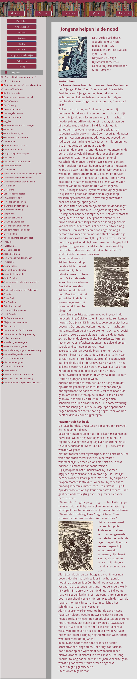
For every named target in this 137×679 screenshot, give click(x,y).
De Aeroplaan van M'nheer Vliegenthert (23, 85)
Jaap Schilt (9, 213)
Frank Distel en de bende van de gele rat (23, 173)
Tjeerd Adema (12, 81)
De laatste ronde (12, 250)
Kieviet (8, 242)
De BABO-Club (11, 101)
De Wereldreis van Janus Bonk (18, 374)
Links (98, 13)
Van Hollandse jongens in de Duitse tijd (23, 350)
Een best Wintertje (12, 117)
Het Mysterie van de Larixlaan (18, 258)
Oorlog (21, 43)
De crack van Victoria (14, 149)
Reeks (22, 66)
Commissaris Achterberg (16, 145)
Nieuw (71, 13)
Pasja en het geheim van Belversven (21, 290)
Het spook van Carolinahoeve (18, 330)
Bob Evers (9, 129)
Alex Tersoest (11, 338)
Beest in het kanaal (13, 109)
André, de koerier (12, 93)
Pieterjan (8, 294)
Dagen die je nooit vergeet (16, 153)
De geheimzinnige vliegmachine (19, 181)
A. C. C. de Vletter (13, 358)
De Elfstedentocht (12, 165)
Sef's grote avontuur (14, 318)
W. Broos (9, 141)
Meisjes (22, 38)
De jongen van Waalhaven (16, 225)
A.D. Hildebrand (12, 198)
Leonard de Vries (13, 366)
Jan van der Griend (13, 217)
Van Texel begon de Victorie (17, 354)
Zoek (44, 13)
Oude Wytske (10, 278)
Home (17, 13)
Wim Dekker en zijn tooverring (18, 378)
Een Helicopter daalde (14, 193)
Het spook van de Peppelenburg (19, 334)
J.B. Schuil (10, 314)
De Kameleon (10, 234)
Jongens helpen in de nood (17, 230)
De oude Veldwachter (14, 274)
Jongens (22, 32)
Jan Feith (9, 169)
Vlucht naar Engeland (14, 362)
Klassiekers (21, 21)
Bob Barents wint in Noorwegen (19, 125)
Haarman (9, 185)
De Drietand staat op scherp (17, 161)
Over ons (125, 13)
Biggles (7, 121)
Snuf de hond (10, 326)
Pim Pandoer (10, 302)
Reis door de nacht (13, 306)
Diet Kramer (10, 246)
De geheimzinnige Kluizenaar (18, 177)
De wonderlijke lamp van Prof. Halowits (23, 382)
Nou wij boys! (10, 266)
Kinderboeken (22, 26)
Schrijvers (22, 60)
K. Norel (9, 262)
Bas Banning (10, 105)
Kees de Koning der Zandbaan (18, 238)
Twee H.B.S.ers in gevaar (16, 346)
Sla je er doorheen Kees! (15, 322)
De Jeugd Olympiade (14, 221)
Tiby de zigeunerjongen (15, 342)
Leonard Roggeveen (15, 310)
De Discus (9, 157)
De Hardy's (9, 189)
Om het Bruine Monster (15, 270)
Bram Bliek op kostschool (16, 137)
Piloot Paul (9, 298)
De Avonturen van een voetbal (18, 97)
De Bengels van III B (13, 113)
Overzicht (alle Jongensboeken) (20, 77)
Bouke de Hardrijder (13, 133)
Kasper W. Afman (13, 89)
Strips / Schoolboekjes (22, 55)
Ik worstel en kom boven (16, 206)
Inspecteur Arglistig (13, 209)
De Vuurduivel (10, 370)
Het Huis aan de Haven (15, 202)
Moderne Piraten (12, 254)
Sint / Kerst (21, 49)
